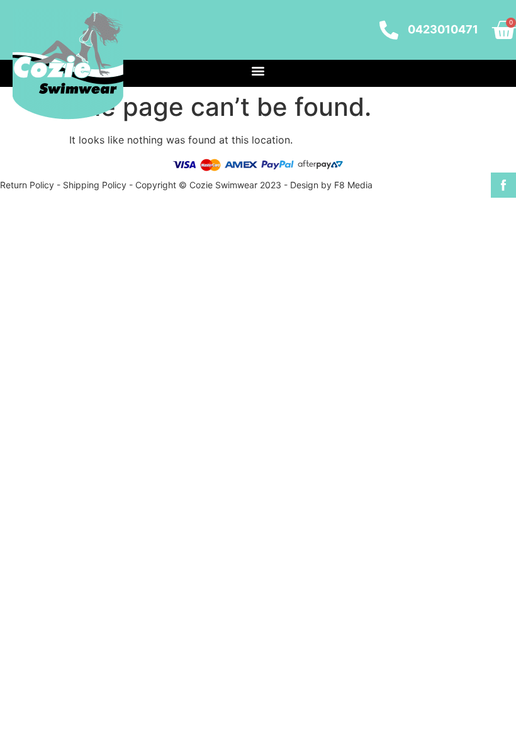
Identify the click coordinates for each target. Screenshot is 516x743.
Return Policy (27, 184)
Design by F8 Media (331, 184)
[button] (258, 70)
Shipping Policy (94, 184)
